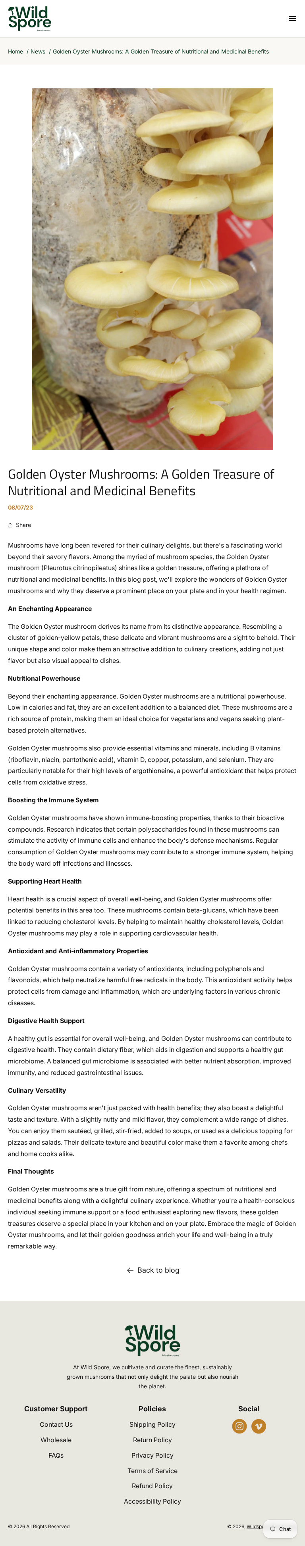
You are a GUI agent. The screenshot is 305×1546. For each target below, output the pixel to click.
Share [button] (23, 524)
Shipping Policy (152, 1424)
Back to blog (158, 1270)
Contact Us (56, 1424)
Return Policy (152, 1440)
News (38, 51)
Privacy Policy (152, 1455)
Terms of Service (152, 1471)
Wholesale (56, 1440)
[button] (292, 18)
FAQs (56, 1455)
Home (15, 51)
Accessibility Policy (152, 1501)
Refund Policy (152, 1486)
